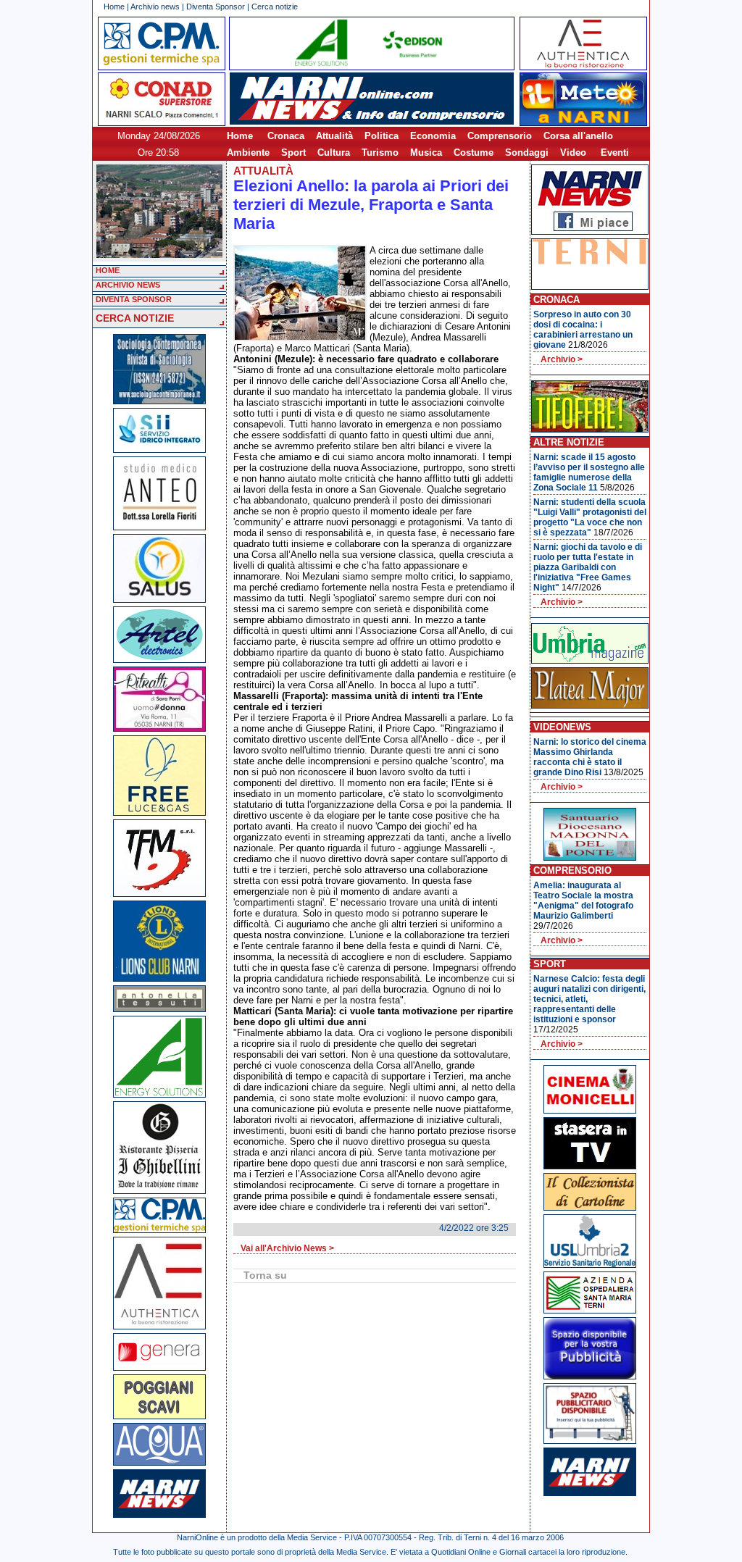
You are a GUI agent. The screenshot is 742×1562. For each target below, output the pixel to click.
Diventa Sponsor (215, 6)
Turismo (380, 152)
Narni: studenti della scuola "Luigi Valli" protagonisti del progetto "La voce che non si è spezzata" (589, 517)
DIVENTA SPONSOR (134, 299)
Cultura (333, 152)
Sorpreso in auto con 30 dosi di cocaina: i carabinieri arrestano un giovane (583, 329)
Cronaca (285, 135)
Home (114, 6)
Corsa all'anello (578, 135)
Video (573, 152)
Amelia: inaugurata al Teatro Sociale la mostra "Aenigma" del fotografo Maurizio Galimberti (583, 900)
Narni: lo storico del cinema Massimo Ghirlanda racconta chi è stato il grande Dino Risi (589, 757)
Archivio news (155, 6)
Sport (293, 152)
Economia (433, 135)
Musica (426, 152)
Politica (381, 135)
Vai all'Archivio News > (287, 1248)
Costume (473, 152)
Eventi (615, 152)
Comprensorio (499, 135)
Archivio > (562, 359)
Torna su (265, 1275)
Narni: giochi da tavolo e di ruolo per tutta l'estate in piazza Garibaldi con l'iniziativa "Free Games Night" (587, 567)
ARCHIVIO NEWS (128, 284)
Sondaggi (527, 152)
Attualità (334, 135)
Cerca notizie (274, 6)
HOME (108, 270)
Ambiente (248, 152)
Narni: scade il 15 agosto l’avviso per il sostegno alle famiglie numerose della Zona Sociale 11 (589, 472)
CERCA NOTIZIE (135, 318)
